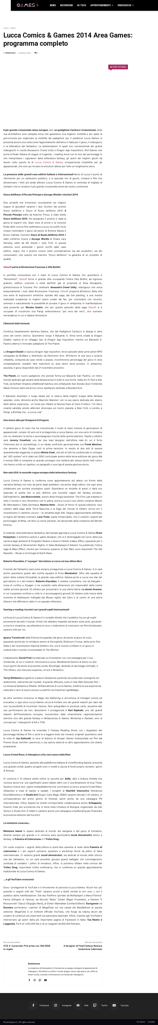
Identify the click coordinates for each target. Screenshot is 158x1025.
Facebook (44, 1005)
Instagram (66, 1005)
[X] (13, 61)
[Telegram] (35, 61)
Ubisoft (7, 267)
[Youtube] (45, 979)
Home (6, 28)
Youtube (125, 1005)
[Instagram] (34, 979)
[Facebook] (6, 61)
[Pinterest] (21, 61)
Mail (86, 1005)
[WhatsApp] (28, 61)
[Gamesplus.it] (27, 5)
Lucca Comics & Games (49, 162)
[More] (42, 61)
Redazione (10, 53)
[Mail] (78, 1005)
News (13, 28)
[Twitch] (40, 979)
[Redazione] (16, 971)
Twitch (104, 1005)
